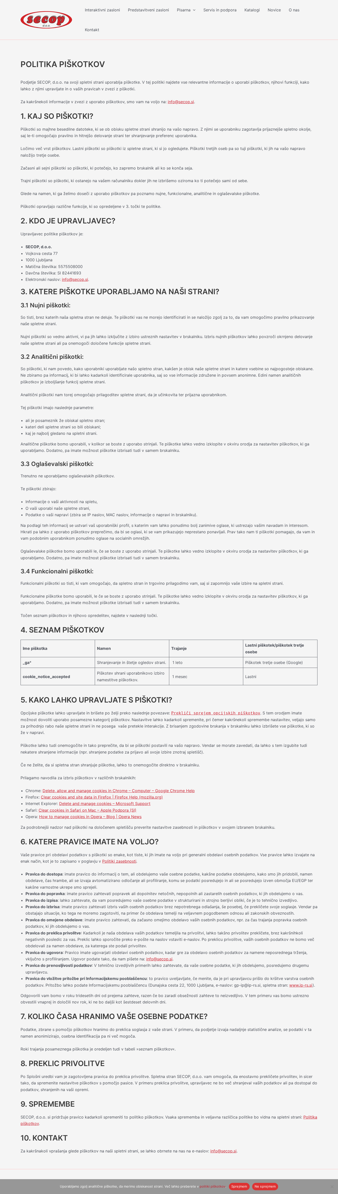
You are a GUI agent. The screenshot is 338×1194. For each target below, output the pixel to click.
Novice (274, 9)
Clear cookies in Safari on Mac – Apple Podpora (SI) (87, 810)
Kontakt (92, 29)
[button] (193, 10)
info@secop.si (181, 101)
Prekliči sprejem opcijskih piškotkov (215, 713)
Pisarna (184, 9)
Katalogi (252, 9)
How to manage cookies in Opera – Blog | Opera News (90, 816)
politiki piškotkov (212, 1186)
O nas (294, 9)
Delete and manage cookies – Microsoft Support (104, 803)
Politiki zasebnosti (119, 861)
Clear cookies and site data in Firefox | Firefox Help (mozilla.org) (102, 797)
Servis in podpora (220, 9)
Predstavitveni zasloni (148, 9)
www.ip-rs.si (301, 985)
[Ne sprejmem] (331, 1186)
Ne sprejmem (265, 1186)
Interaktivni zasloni (102, 9)
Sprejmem (239, 1186)
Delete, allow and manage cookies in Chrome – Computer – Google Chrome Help (119, 790)
